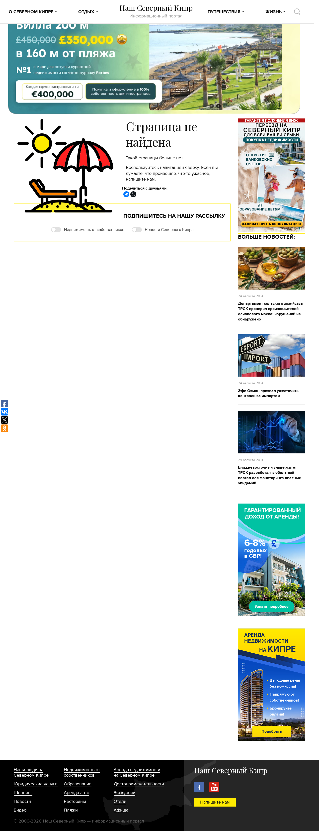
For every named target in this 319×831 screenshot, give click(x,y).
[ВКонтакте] (126, 194)
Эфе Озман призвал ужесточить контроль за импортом (268, 393)
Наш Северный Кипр (156, 11)
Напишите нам (215, 802)
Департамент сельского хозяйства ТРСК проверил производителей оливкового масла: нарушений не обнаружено (270, 311)
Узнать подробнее (272, 606)
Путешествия (224, 12)
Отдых (86, 12)
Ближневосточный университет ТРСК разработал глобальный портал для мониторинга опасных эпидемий (269, 475)
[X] (133, 194)
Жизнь (273, 12)
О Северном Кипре (31, 12)
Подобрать (271, 731)
